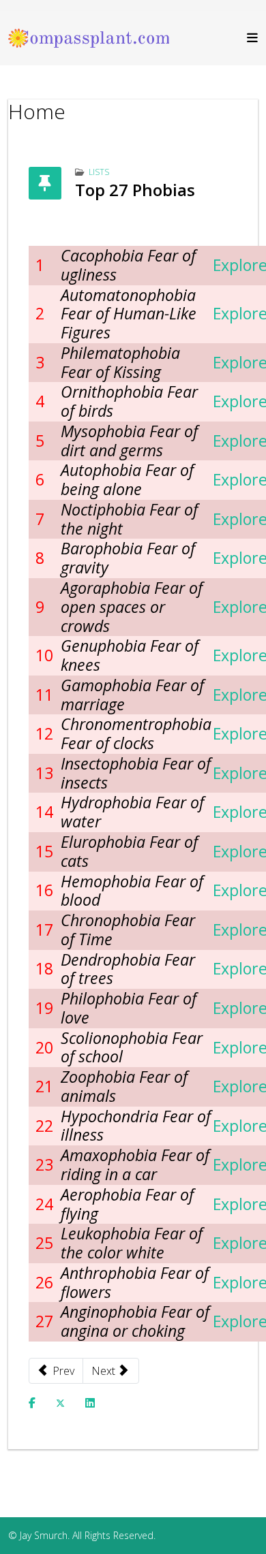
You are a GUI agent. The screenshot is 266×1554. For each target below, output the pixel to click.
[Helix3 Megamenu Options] (249, 38)
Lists (99, 172)
